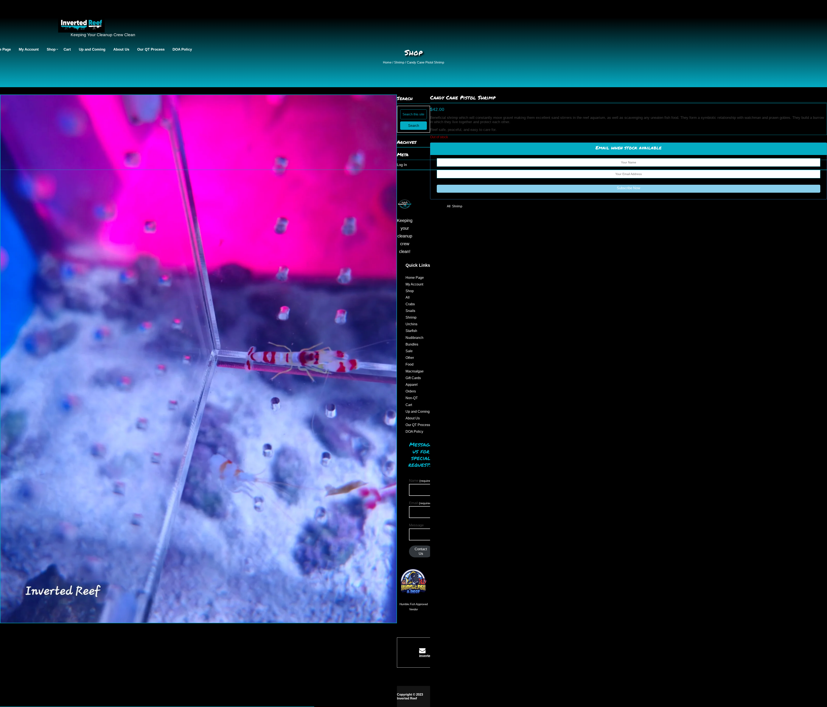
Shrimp (399, 62)
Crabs (410, 304)
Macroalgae (415, 371)
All (448, 206)
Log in (402, 165)
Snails (410, 311)
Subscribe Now (628, 188)
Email (420, 503)
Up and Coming (92, 49)
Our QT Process (151, 49)
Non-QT (412, 398)
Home (387, 62)
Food (410, 364)
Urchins (411, 324)
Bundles (412, 344)
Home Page (415, 277)
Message (416, 525)
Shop (51, 49)
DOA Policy (182, 49)
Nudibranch (414, 338)
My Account (29, 49)
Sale (409, 351)
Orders (411, 391)
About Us (121, 49)
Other (410, 358)
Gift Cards (413, 378)
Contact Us (421, 551)
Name (421, 481)
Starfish (411, 331)
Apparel (412, 384)
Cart (67, 49)
